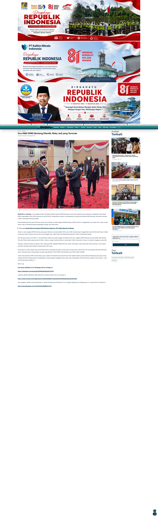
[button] (85, 513)
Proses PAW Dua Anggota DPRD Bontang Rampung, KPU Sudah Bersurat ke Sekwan (49, 228)
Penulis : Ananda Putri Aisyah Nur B (26, 135)
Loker (95, 127)
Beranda (56, 127)
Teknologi (105, 127)
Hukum (83, 127)
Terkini (62, 127)
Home (19, 130)
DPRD (114, 260)
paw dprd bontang (117, 257)
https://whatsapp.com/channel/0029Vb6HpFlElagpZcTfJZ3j (36, 271)
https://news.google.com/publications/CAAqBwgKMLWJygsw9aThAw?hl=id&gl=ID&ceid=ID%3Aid (47, 279)
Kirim (126, 244)
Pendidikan (113, 127)
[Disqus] (63, 308)
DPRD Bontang (129, 257)
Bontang (24, 130)
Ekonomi (89, 127)
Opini (99, 127)
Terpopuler (70, 127)
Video (76, 127)
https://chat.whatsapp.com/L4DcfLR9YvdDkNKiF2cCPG (34, 286)
